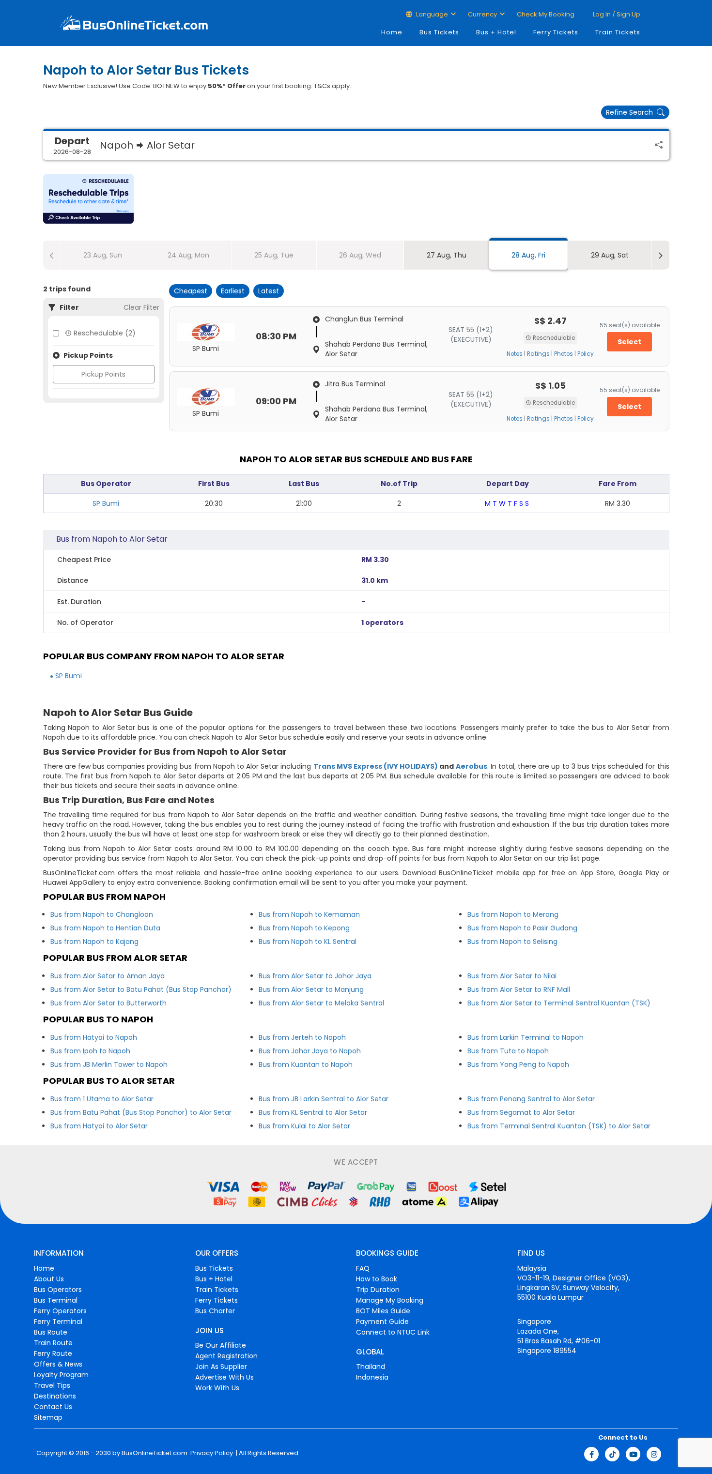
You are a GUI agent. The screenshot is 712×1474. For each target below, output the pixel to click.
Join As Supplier (221, 1366)
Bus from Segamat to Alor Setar (521, 1112)
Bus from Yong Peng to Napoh (518, 1064)
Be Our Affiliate (220, 1345)
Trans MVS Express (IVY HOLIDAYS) (375, 766)
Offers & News (58, 1364)
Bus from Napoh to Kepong (304, 928)
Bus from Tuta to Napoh (508, 1051)
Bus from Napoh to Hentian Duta (105, 928)
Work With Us (217, 1388)
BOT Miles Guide (383, 1311)
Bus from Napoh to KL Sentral (307, 941)
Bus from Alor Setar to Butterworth (108, 1003)
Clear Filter (141, 307)
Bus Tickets (439, 32)
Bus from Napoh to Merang (512, 914)
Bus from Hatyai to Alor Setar (99, 1126)
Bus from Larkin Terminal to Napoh (525, 1037)
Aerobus (471, 766)
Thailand (370, 1366)
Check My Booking (545, 14)
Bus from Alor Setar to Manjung (311, 989)
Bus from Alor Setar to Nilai (512, 976)
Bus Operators (58, 1289)
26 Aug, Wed (360, 255)
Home (391, 32)
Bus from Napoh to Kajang (94, 941)
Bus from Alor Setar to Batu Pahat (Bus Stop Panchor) (141, 989)
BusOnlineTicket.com (154, 1453)
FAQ (363, 1268)
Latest (268, 291)
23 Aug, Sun (102, 255)
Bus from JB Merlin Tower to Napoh (109, 1064)
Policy (585, 354)
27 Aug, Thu (446, 255)
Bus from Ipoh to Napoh (90, 1051)
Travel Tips (52, 1385)
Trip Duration (378, 1289)
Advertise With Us (224, 1377)
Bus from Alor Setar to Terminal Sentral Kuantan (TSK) (558, 1003)
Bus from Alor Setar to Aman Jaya (107, 976)
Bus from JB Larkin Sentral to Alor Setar (323, 1099)
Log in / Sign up (615, 14)
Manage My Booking (389, 1300)
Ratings (538, 354)
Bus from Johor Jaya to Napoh (310, 1051)
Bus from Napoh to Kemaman (309, 914)
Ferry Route (53, 1353)
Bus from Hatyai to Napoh (93, 1037)
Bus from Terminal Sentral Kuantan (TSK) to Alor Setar (558, 1126)
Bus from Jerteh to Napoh (302, 1037)
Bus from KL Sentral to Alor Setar (313, 1112)
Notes (515, 354)
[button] (88, 199)
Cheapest (190, 291)
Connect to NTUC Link (393, 1332)
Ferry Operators (60, 1311)
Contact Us (53, 1407)
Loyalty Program (61, 1375)
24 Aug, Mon (188, 255)
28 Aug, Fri (528, 255)
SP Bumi (106, 503)
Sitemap (48, 1417)
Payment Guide (382, 1321)
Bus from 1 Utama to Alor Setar (102, 1099)
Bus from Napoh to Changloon (101, 914)
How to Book (376, 1279)
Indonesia (372, 1377)
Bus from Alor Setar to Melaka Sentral (321, 1003)
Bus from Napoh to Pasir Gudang (522, 928)
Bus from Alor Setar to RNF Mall (518, 989)
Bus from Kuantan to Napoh (306, 1064)
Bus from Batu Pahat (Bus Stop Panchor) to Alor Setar (141, 1112)
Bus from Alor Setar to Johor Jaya (315, 976)
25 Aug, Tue (274, 255)
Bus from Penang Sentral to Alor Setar (531, 1099)
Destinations (55, 1396)
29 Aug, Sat (610, 255)
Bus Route (50, 1332)
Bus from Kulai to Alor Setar (304, 1126)
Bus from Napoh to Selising (512, 941)
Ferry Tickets (555, 32)
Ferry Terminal (58, 1321)
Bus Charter (215, 1311)
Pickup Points (103, 374)
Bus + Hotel (496, 32)
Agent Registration (226, 1356)
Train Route (53, 1343)
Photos (563, 354)
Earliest (233, 291)
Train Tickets (617, 32)
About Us (49, 1279)
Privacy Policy (211, 1453)
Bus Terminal (55, 1300)
